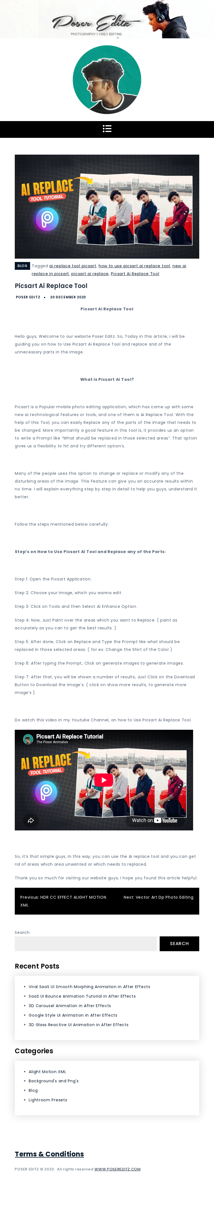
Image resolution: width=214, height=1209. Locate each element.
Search (22, 932)
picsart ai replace (90, 274)
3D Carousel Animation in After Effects (70, 1006)
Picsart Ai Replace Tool (135, 274)
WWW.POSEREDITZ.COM (117, 1169)
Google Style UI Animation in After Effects (73, 1015)
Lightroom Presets (48, 1100)
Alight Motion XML (47, 1072)
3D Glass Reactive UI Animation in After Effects (78, 1025)
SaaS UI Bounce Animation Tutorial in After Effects (82, 996)
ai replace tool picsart (72, 266)
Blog (22, 265)
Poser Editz (28, 297)
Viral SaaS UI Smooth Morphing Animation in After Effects (89, 987)
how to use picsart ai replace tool (134, 266)
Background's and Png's (54, 1081)
